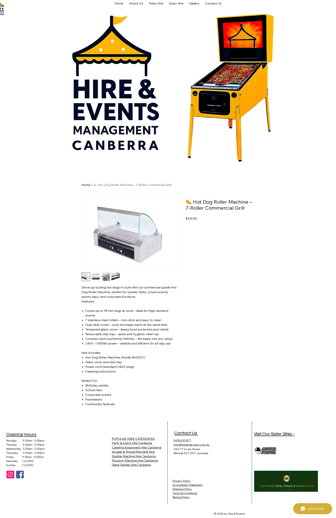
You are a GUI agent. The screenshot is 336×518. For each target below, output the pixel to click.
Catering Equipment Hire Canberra (136, 447)
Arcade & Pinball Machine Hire (133, 452)
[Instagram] (10, 474)
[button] (176, 3)
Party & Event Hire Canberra (132, 443)
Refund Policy (181, 497)
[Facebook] (20, 474)
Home (85, 185)
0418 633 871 (182, 440)
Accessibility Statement (187, 485)
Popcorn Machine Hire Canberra (135, 460)
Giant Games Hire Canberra (131, 465)
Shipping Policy (182, 489)
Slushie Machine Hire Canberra (134, 456)
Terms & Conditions (184, 493)
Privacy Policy (181, 481)
